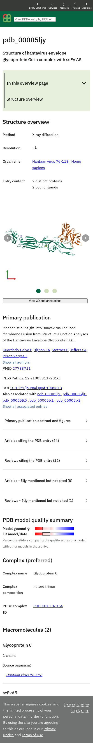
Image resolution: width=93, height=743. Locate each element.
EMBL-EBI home (37, 7)
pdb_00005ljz (74, 394)
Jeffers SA (78, 350)
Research (64, 7)
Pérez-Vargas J (15, 356)
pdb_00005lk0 (15, 400)
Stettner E (60, 350)
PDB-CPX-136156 (48, 606)
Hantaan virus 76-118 (51, 161)
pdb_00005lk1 (42, 400)
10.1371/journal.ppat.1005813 (36, 388)
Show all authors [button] (16, 362)
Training (75, 7)
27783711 (22, 368)
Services (53, 7)
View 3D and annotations (45, 300)
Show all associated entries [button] (25, 406)
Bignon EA (42, 350)
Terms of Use (32, 735)
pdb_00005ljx (49, 394)
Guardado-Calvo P (17, 350)
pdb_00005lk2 (68, 400)
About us (87, 7)
